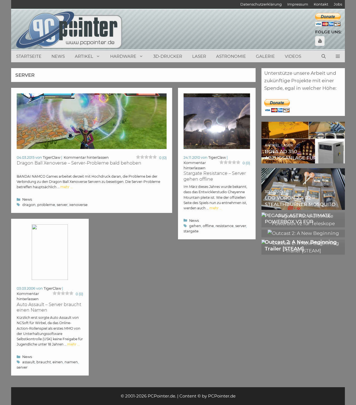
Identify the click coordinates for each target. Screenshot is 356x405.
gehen (195, 226)
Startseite (28, 56)
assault (28, 362)
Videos (293, 56)
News (58, 56)
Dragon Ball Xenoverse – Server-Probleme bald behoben (79, 163)
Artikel (84, 56)
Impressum (297, 4)
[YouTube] (320, 41)
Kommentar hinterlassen (86, 157)
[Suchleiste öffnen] (324, 56)
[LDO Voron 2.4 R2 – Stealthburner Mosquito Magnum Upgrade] (303, 206)
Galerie (265, 56)
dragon (29, 205)
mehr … (66, 187)
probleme (46, 205)
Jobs (338, 4)
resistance (225, 226)
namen (71, 362)
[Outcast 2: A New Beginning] (303, 233)
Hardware (123, 56)
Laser (199, 56)
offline (208, 226)
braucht (43, 362)
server (62, 205)
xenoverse (78, 205)
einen (58, 362)
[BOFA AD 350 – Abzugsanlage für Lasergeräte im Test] (303, 159)
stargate (191, 231)
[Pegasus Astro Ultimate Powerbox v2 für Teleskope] (303, 223)
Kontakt (321, 4)
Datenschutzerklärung (261, 4)
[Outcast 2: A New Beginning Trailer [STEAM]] (303, 251)
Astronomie (231, 56)
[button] (338, 56)
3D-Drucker (167, 56)
